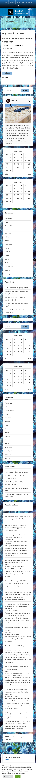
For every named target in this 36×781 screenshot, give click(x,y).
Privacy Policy (20, 2)
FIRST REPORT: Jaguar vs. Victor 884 (16, 22)
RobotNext (19, 11)
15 (7, 164)
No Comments (9, 48)
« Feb (6, 174)
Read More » (8, 73)
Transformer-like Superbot (12, 757)
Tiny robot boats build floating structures (17, 646)
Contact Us (29, 2)
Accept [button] (17, 776)
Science (7, 252)
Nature (7, 241)
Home (5, 2)
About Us (12, 2)
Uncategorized (9, 266)
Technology (8, 263)
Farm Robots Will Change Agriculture (16, 288)
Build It (7, 222)
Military (7, 237)
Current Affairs (9, 226)
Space (6, 77)
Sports (7, 259)
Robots (7, 248)
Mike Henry (19, 45)
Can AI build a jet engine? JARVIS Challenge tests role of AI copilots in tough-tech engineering (16, 583)
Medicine (8, 233)
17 (14, 164)
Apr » (29, 174)
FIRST (6, 24)
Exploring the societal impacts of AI (16, 713)
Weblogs (7, 274)
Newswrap (8, 244)
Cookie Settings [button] (8, 776)
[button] (18, 128)
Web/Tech (8, 270)
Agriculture (8, 219)
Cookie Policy (18, 5)
